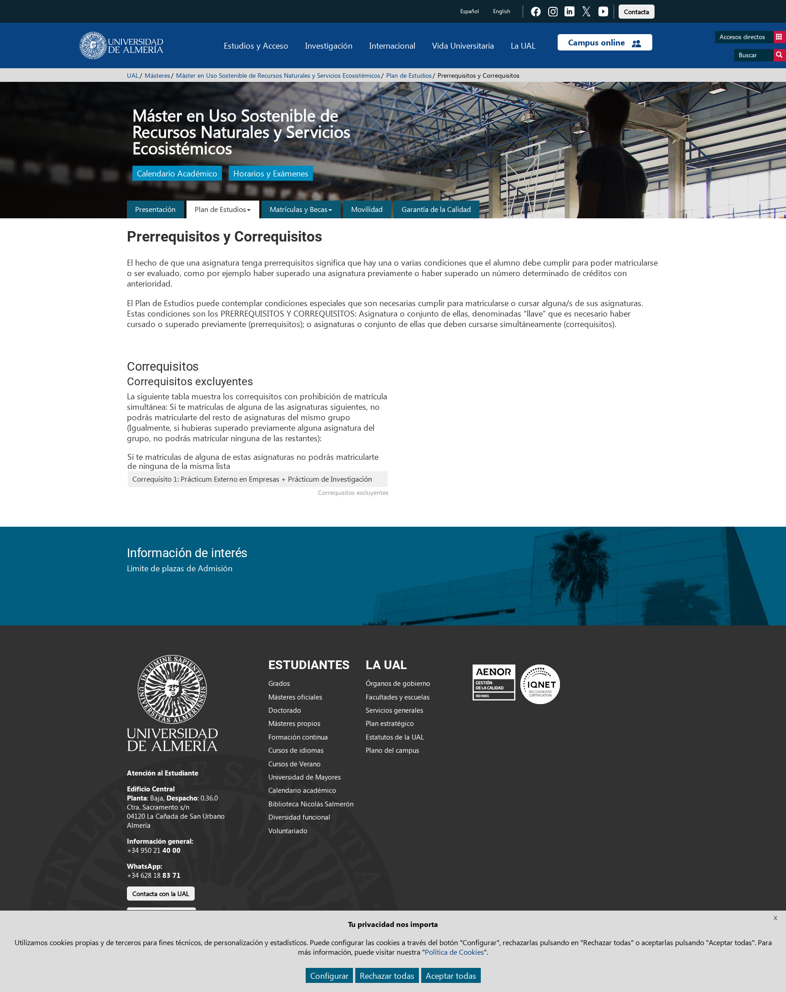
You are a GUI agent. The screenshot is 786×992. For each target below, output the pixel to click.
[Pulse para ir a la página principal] (121, 45)
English (501, 11)
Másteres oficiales (295, 696)
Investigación (329, 45)
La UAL (523, 45)
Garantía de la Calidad (436, 209)
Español (469, 11)
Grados (279, 683)
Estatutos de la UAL (395, 736)
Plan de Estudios (409, 75)
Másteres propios (294, 723)
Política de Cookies (454, 952)
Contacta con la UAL (160, 893)
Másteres (157, 75)
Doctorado (284, 710)
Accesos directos (742, 36)
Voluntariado (287, 830)
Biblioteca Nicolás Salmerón (310, 803)
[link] (637, 10)
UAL (133, 75)
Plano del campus (392, 750)
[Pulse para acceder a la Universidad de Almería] (172, 702)
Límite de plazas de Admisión (179, 568)
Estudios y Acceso (256, 45)
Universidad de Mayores (304, 776)
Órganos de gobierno (398, 683)
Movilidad (367, 209)
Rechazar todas (387, 975)
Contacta (636, 11)
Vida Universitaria (463, 45)
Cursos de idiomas (295, 750)
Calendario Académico (177, 173)
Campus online (597, 42)
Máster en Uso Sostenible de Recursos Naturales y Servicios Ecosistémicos (278, 75)
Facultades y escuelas (397, 696)
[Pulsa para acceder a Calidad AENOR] (516, 683)
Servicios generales (394, 710)
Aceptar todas (451, 975)
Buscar (748, 54)
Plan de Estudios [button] (220, 209)
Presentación (155, 209)
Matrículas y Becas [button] (299, 209)
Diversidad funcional (299, 816)
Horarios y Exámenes (270, 173)
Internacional (392, 45)
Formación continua (298, 736)
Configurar (329, 975)
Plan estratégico (390, 723)
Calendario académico (302, 790)
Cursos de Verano (294, 763)
